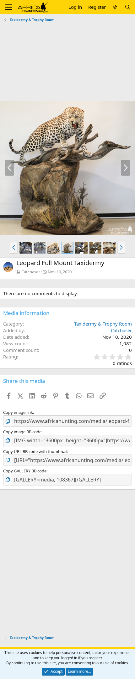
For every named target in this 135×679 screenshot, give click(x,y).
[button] (8, 7)
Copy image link (18, 412)
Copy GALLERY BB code (24, 471)
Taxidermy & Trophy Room (103, 324)
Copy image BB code (22, 432)
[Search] (128, 7)
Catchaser (30, 272)
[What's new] (115, 7)
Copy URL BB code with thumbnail (35, 451)
